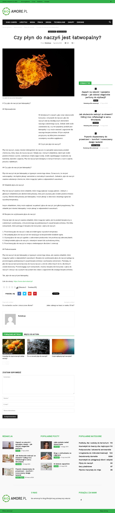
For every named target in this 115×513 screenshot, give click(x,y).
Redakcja (48, 43)
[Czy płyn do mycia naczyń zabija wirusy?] (13, 346)
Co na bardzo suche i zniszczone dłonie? (17, 305)
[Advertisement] (71, 11)
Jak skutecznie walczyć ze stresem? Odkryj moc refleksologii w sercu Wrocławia (96, 117)
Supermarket (52, 31)
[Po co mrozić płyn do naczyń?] (38, 346)
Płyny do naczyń (61, 31)
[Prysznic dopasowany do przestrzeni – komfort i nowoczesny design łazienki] (8, 472)
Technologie (59, 22)
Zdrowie (80, 22)
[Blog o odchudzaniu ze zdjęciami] (46, 456)
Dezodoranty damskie (88, 456)
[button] (110, 22)
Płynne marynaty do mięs (90, 470)
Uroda (48, 22)
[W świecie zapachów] (46, 466)
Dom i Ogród (11, 22)
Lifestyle (23, 22)
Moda (32, 22)
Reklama (39, 1)
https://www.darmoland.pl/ (23, 281)
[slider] (9, 287)
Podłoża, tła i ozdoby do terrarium (94, 443)
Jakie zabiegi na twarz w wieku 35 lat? (60, 305)
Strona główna (25, 1)
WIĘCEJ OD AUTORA (31, 334)
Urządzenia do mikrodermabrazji (93, 453)
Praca (40, 22)
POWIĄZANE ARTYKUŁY (12, 334)
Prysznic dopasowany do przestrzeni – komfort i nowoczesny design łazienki (95, 139)
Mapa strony (104, 511)
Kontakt (47, 1)
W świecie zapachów (62, 464)
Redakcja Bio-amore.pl (91, 103)
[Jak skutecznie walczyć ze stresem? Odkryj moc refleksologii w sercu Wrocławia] (8, 458)
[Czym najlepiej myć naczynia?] (63, 346)
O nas (33, 1)
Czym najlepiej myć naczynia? (62, 356)
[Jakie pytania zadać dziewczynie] (46, 445)
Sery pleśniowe (85, 466)
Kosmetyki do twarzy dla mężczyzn (94, 446)
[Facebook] (111, 1)
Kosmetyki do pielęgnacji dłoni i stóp (94, 460)
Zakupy (71, 22)
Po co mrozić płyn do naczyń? (37, 356)
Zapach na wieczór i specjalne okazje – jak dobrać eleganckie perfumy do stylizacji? (95, 94)
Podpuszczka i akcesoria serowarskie (95, 450)
